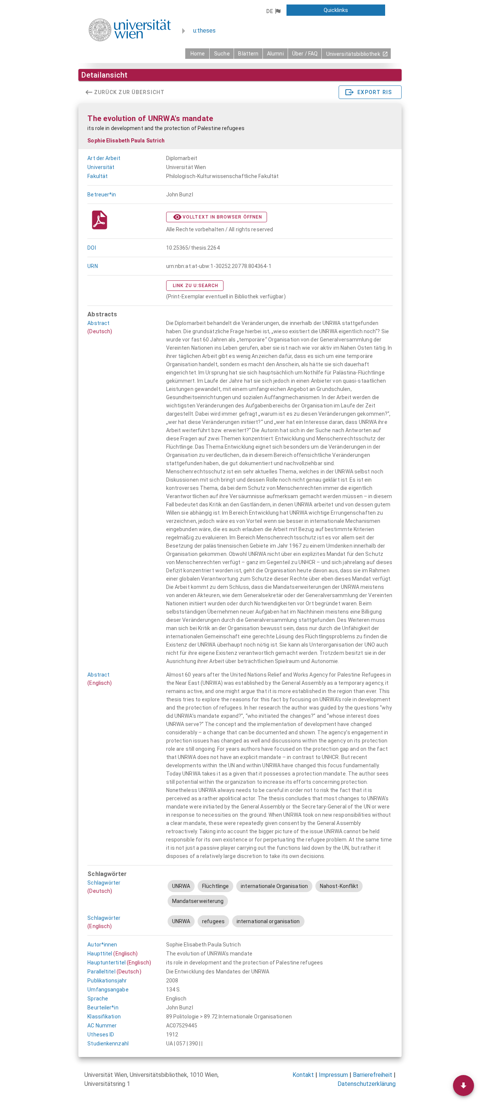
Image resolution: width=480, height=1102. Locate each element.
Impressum (333, 1074)
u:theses (204, 30)
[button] (273, 11)
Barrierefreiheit (372, 1074)
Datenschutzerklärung (367, 1083)
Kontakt (303, 1074)
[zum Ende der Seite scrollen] (463, 1085)
